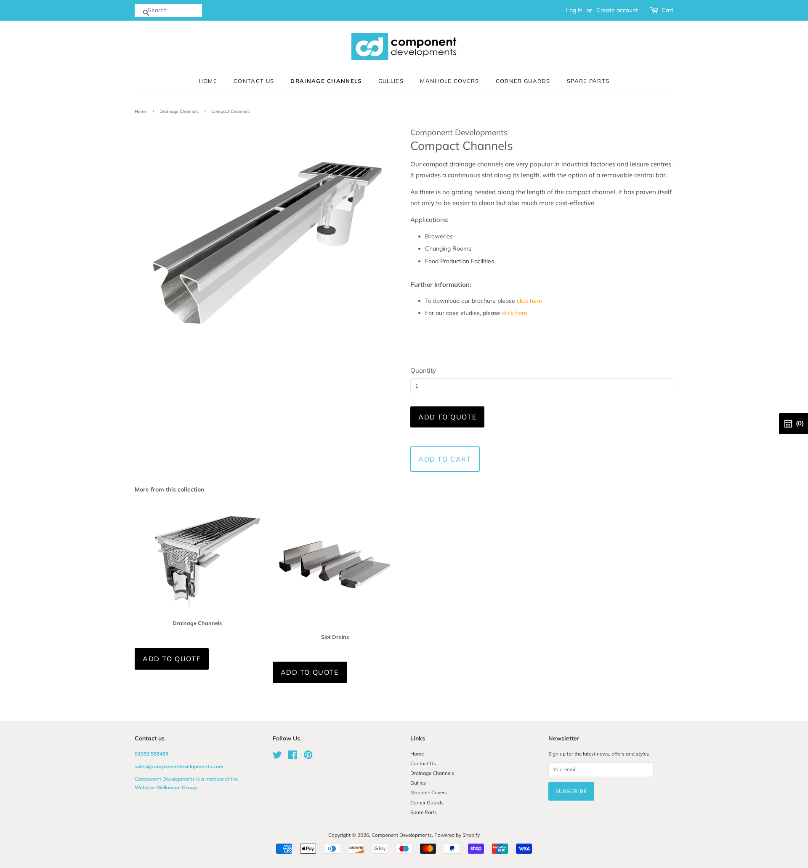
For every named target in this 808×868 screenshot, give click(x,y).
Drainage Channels (325, 80)
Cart (667, 10)
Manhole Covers (449, 80)
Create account (617, 10)
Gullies (391, 80)
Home (208, 80)
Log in (574, 10)
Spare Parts (588, 80)
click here (529, 300)
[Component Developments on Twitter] (277, 756)
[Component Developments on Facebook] (293, 756)
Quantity (423, 370)
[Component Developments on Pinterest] (308, 756)
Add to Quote (447, 417)
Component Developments (402, 835)
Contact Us (254, 80)
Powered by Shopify (457, 835)
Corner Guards (523, 80)
